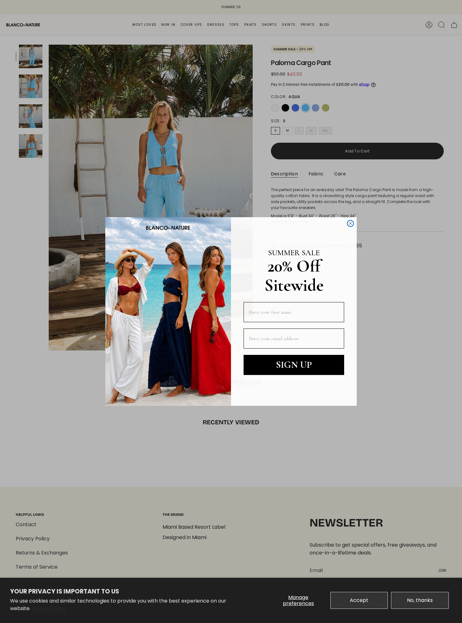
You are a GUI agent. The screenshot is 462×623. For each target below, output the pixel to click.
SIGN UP (294, 365)
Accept (359, 600)
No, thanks (420, 600)
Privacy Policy (49, 608)
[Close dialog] (350, 223)
